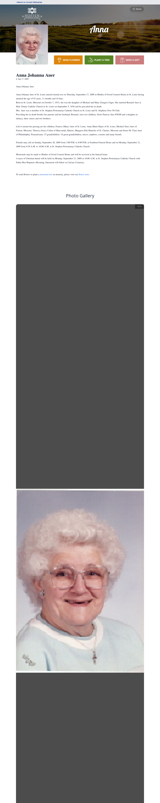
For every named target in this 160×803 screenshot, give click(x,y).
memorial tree (46, 174)
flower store (83, 174)
